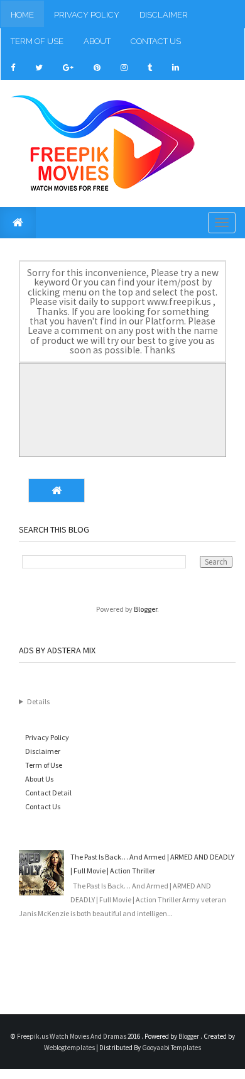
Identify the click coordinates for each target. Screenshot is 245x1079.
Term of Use (37, 41)
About (97, 41)
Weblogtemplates (70, 1047)
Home (22, 14)
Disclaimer (163, 14)
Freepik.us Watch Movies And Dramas (72, 1036)
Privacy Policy (86, 14)
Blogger (145, 609)
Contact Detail (48, 792)
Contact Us (156, 41)
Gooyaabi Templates (171, 1047)
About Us (39, 778)
